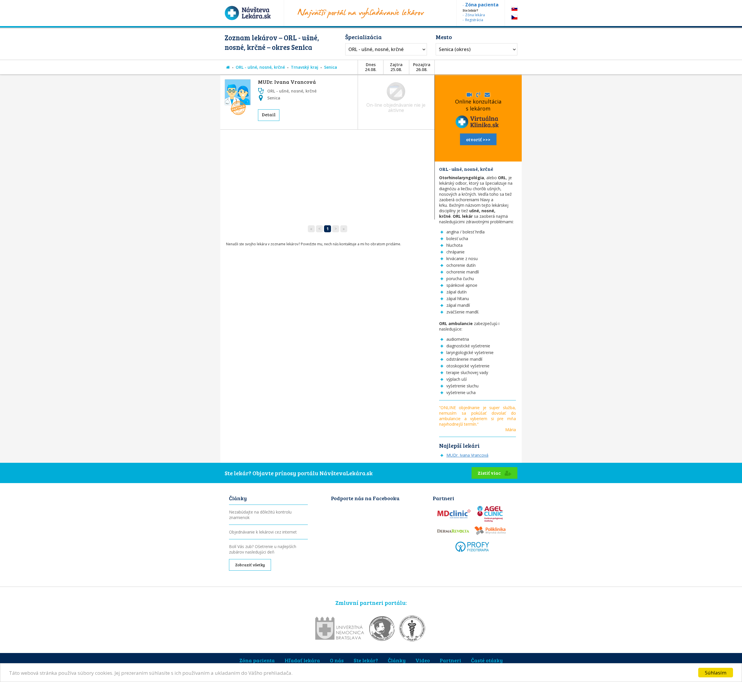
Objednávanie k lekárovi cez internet (263, 532)
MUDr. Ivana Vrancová (287, 81)
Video (422, 660)
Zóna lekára (475, 14)
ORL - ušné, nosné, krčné (376, 49)
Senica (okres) (455, 49)
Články (396, 660)
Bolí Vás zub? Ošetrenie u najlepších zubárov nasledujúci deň (262, 549)
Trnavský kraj (304, 67)
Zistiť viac (490, 473)
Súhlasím (715, 672)
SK (514, 8)
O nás (337, 660)
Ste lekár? (366, 660)
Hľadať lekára (302, 660)
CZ (514, 17)
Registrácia (474, 19)
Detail (269, 114)
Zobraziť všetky (250, 564)
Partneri (450, 660)
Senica (330, 67)
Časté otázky (487, 660)
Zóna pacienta (257, 660)
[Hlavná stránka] (228, 67)
